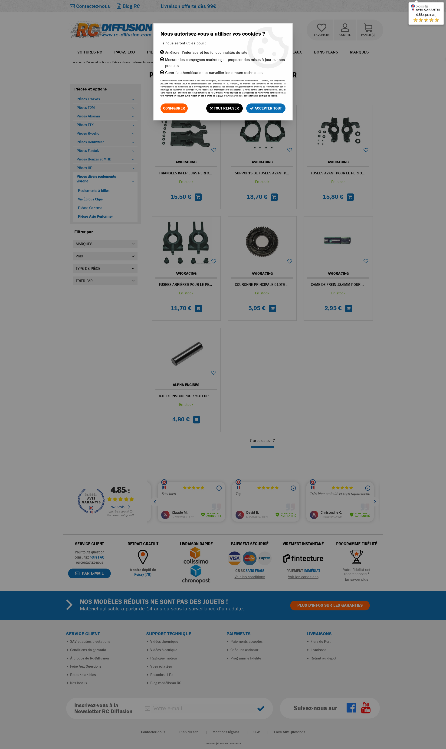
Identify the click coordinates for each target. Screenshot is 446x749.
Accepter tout (268, 108)
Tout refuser (226, 108)
